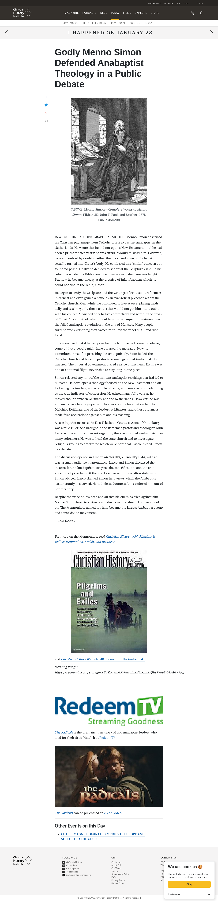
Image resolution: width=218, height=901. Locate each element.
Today (115, 12)
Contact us (116, 862)
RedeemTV (107, 738)
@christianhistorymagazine (78, 875)
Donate (169, 3)
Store (155, 12)
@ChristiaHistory (74, 862)
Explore (141, 12)
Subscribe (154, 3)
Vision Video (112, 813)
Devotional (118, 23)
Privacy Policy (118, 880)
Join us (114, 871)
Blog (103, 12)
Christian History (73, 659)
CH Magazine (72, 869)
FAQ (113, 877)
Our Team (115, 868)
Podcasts (89, 12)
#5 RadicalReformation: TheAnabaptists (115, 659)
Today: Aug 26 (69, 23)
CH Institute (71, 865)
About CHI (183, 3)
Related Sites (117, 883)
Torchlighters (72, 872)
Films (127, 12)
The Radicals (64, 732)
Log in (199, 3)
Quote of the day (141, 23)
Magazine (71, 12)
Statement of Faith (120, 874)
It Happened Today (94, 23)
